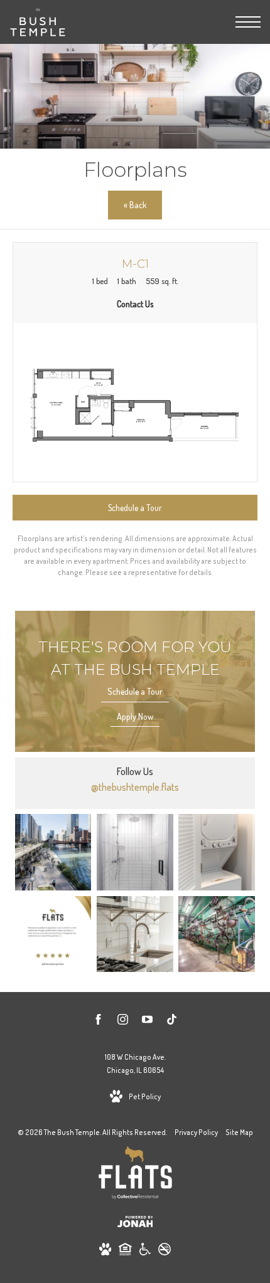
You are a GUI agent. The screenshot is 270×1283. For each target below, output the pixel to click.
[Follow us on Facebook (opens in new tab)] (98, 1021)
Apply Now (135, 716)
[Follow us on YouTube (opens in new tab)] (147, 1021)
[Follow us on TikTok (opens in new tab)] (171, 1021)
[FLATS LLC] (135, 1174)
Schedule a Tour (135, 691)
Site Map (239, 1132)
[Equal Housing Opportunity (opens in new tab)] (125, 1251)
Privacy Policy (196, 1132)
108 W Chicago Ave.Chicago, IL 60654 (135, 1063)
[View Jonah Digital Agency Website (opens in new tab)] (135, 1224)
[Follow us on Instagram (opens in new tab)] (122, 1021)
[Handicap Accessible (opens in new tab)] (145, 1251)
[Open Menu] (248, 22)
